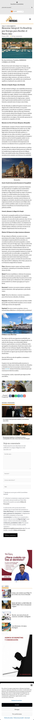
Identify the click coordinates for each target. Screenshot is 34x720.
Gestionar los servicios (16, 700)
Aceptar (17, 705)
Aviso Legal (27, 717)
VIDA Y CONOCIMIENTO (9, 26)
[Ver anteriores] (3, 633)
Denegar (17, 709)
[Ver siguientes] (6, 633)
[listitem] (17, 593)
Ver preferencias (17, 714)
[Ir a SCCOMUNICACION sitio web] (17, 656)
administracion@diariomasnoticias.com (14, 528)
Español (15, 11)
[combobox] (16, 8)
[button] (31, 685)
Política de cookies (8, 717)
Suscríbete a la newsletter (17, 4)
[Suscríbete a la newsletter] (17, 2)
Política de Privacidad (19, 530)
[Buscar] (31, 8)
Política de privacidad (19, 717)
